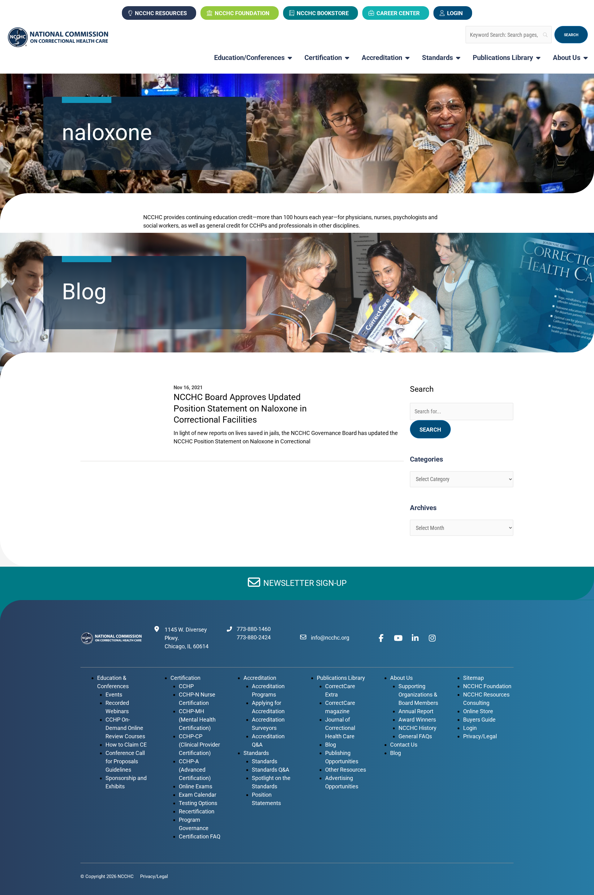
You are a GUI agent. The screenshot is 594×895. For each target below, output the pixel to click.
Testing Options (198, 803)
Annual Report (415, 711)
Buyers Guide (479, 719)
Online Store (478, 711)
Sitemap (473, 678)
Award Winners (417, 719)
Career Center (398, 13)
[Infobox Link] (249, 404)
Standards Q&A (270, 769)
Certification (323, 57)
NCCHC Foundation (242, 13)
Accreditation (382, 57)
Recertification (196, 811)
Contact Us (403, 744)
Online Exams (195, 786)
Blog (330, 744)
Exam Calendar (197, 794)
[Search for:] (461, 411)
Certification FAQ (199, 836)
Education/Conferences (249, 57)
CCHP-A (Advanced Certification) (195, 769)
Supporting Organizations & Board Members (418, 694)
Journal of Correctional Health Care (340, 727)
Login (455, 13)
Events (113, 694)
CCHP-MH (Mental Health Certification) (197, 719)
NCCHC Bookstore (323, 13)
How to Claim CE (126, 744)
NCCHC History (417, 728)
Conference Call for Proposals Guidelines (125, 761)
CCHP (186, 686)
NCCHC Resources (161, 13)
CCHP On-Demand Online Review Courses (125, 727)
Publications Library (503, 57)
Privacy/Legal (480, 736)
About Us (566, 57)
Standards (437, 57)
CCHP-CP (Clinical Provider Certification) (199, 744)
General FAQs (415, 736)
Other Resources (345, 769)
